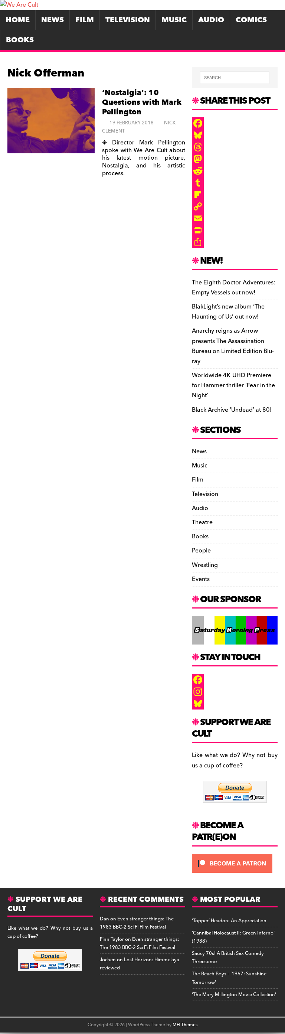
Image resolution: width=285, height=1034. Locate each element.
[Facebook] (234, 123)
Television (127, 20)
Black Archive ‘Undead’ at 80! (232, 410)
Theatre (202, 522)
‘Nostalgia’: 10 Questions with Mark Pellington (141, 102)
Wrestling (205, 565)
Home (18, 20)
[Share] (234, 242)
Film (84, 20)
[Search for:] (234, 77)
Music (174, 20)
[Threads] (234, 147)
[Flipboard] (234, 194)
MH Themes (185, 1025)
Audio (211, 20)
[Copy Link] (234, 206)
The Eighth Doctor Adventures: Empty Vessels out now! (233, 287)
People (201, 550)
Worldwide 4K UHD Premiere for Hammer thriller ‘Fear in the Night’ (233, 385)
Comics (251, 20)
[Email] (234, 218)
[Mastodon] (234, 159)
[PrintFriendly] (234, 230)
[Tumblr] (234, 183)
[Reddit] (234, 171)
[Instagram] (234, 692)
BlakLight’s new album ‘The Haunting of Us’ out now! (228, 311)
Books (20, 40)
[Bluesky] (234, 135)
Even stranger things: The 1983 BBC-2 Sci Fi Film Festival (137, 923)
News (52, 20)
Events (201, 579)
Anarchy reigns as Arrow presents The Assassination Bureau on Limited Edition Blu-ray (233, 346)
